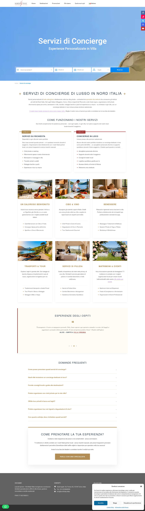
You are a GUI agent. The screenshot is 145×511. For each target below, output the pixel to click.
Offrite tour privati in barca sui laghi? (41, 401)
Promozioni (56, 3)
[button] (141, 486)
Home (34, 3)
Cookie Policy (110, 507)
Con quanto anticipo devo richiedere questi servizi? (47, 417)
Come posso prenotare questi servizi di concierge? (47, 369)
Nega (115, 503)
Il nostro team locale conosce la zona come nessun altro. (47, 111)
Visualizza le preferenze (132, 503)
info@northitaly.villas (63, 491)
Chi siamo (67, 3)
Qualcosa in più (80, 3)
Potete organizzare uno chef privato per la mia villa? (47, 393)
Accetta (100, 503)
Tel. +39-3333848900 (63, 489)
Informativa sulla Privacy (121, 507)
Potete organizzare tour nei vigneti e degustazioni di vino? (49, 409)
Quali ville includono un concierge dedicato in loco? (47, 377)
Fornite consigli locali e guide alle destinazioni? (45, 385)
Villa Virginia (80, 332)
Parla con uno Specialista (72, 457)
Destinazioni (44, 3)
